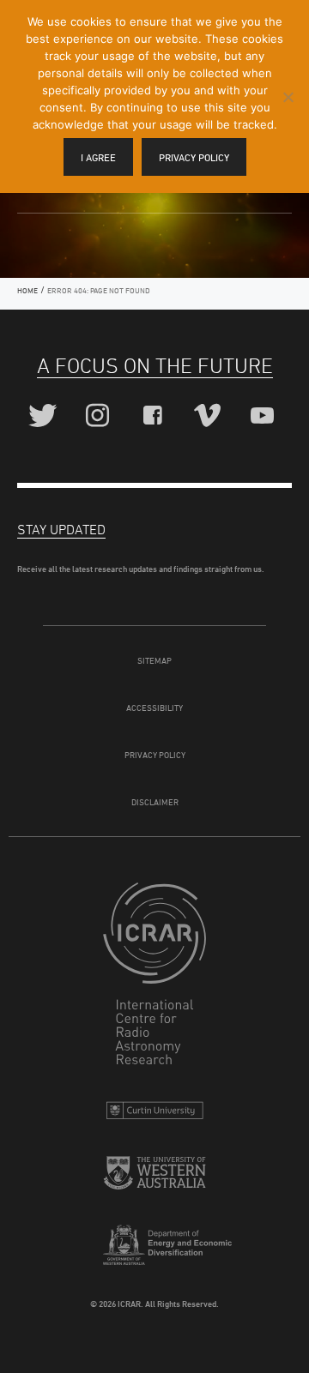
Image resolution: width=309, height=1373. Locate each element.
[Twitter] (45, 416)
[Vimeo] (210, 416)
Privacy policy (194, 157)
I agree (98, 157)
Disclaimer (155, 802)
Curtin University (154, 1114)
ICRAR (154, 977)
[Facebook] (155, 416)
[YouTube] (265, 416)
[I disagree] (287, 96)
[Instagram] (100, 416)
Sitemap (154, 660)
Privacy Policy (154, 755)
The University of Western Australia (154, 1179)
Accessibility (154, 707)
